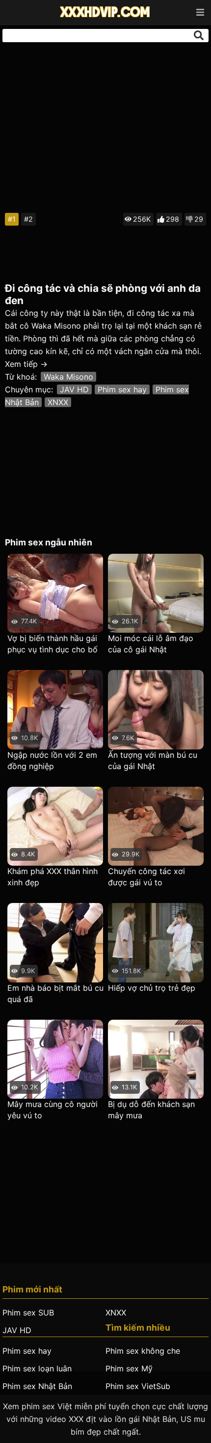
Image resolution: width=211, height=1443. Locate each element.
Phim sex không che (143, 1351)
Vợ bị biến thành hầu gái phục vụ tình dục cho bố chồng (52, 644)
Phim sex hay (122, 389)
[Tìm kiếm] (199, 35)
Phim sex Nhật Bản (37, 1386)
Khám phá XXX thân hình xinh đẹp (52, 876)
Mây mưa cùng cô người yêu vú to (52, 1109)
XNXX (58, 402)
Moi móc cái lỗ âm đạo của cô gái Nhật (150, 643)
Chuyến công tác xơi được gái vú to (146, 876)
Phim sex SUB (28, 1312)
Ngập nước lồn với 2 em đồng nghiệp (52, 760)
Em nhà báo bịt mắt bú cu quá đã (55, 993)
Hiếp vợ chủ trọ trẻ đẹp (151, 988)
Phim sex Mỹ (129, 1368)
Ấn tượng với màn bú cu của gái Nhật (152, 760)
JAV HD (74, 389)
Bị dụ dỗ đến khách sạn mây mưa (151, 1109)
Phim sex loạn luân (37, 1368)
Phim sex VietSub (138, 1386)
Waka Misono (68, 377)
